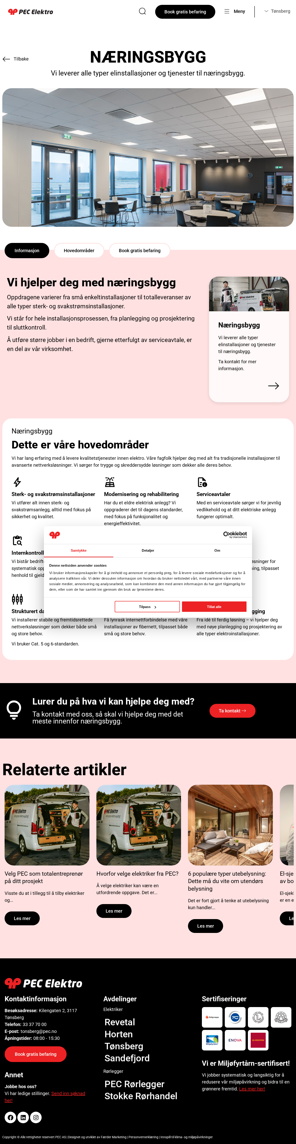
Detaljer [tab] (148, 550)
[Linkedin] (23, 1117)
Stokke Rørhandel (141, 1096)
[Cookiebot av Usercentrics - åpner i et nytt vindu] (227, 535)
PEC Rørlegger (134, 1084)
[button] (27, 250)
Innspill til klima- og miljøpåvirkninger (186, 1137)
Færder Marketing (113, 1137)
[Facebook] (10, 1117)
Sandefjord (127, 1058)
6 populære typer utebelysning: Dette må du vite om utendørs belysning (227, 881)
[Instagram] (36, 1117)
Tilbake (21, 59)
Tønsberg (124, 1046)
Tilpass (145, 607)
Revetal (120, 1022)
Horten (119, 1034)
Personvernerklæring (143, 1137)
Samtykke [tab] (79, 550)
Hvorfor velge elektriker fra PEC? (137, 873)
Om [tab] (217, 550)
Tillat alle (214, 607)
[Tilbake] (6, 59)
